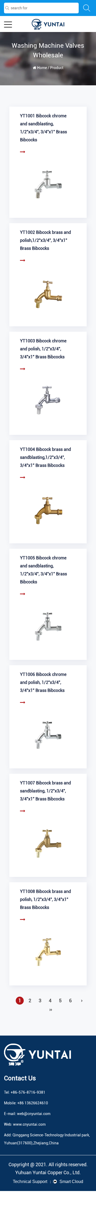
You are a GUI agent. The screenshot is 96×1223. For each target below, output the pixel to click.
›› (50, 1009)
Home (42, 68)
